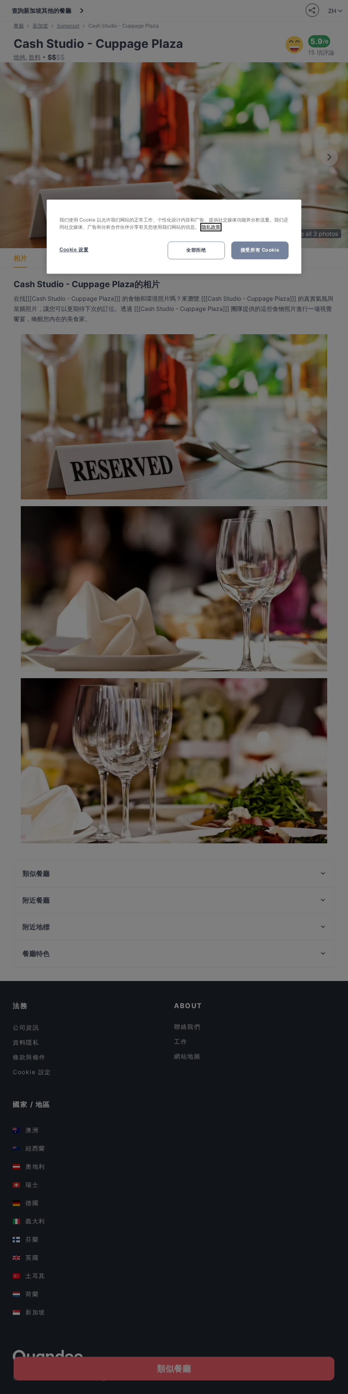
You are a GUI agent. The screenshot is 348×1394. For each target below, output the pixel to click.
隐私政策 (211, 227)
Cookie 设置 (73, 249)
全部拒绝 (196, 250)
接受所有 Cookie (260, 250)
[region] (174, 237)
